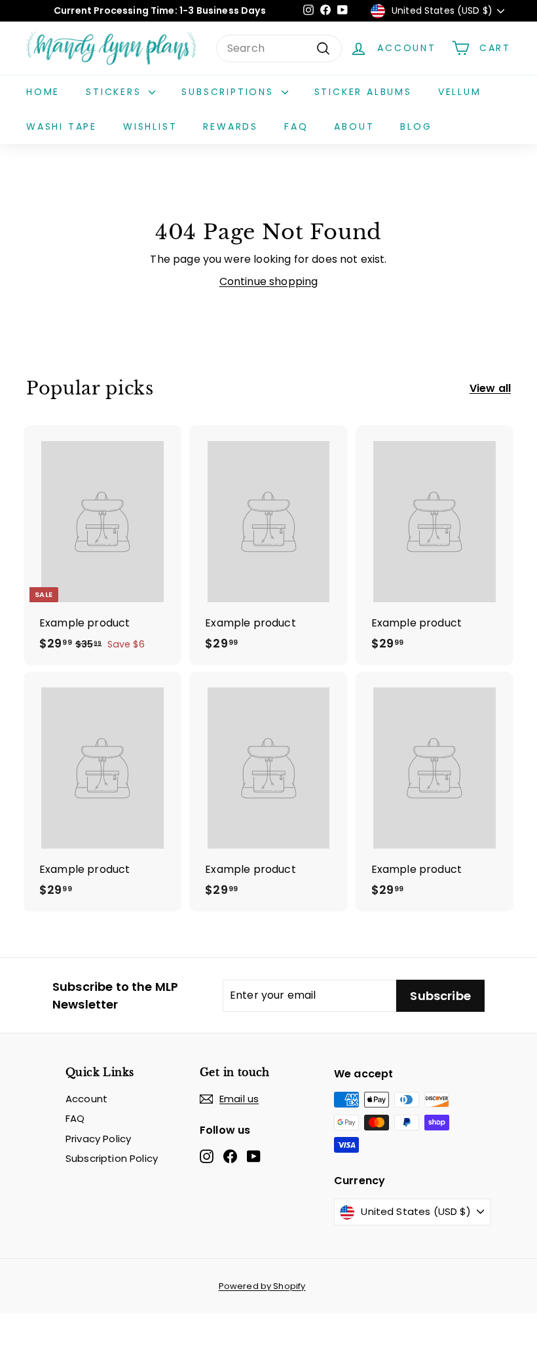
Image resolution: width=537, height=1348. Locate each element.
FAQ (296, 126)
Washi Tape (61, 126)
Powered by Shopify (262, 1286)
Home (43, 91)
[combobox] (279, 48)
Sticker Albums (363, 91)
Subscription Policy (111, 1158)
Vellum (459, 91)
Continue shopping (268, 281)
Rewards (230, 126)
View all (490, 388)
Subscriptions (229, 91)
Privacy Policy (98, 1139)
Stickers (115, 91)
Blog (416, 126)
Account (86, 1099)
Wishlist (150, 126)
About (354, 126)
